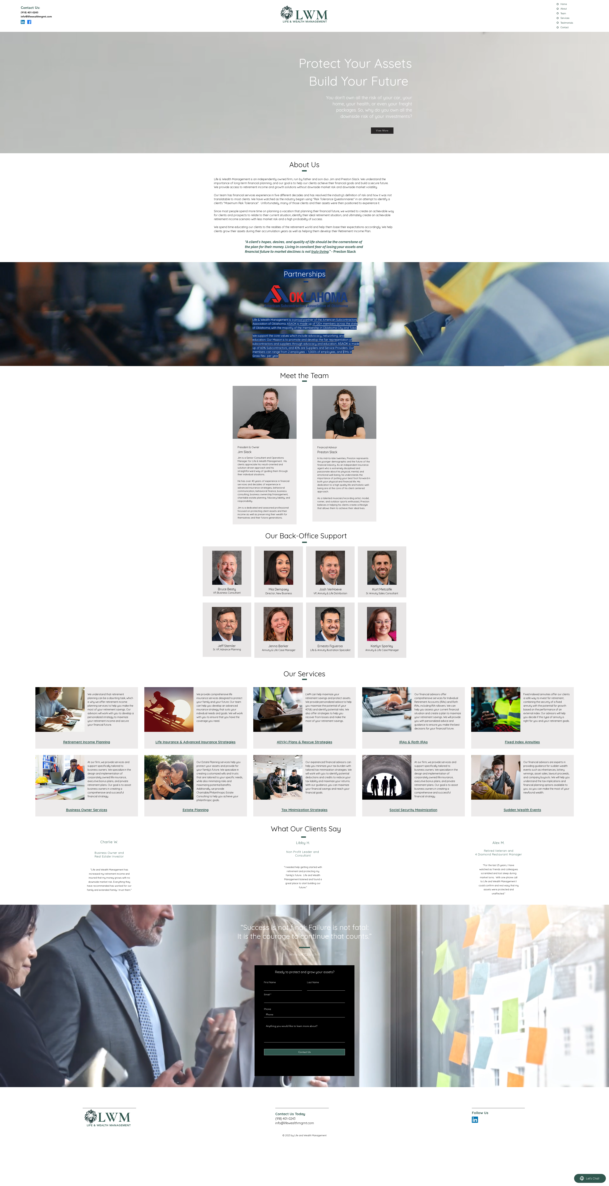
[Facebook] (29, 22)
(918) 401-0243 (29, 12)
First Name (270, 982)
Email (267, 994)
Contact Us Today (290, 1114)
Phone (267, 1009)
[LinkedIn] (23, 22)
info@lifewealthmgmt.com (36, 16)
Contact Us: (30, 8)
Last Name (313, 982)
